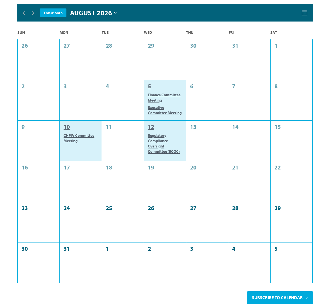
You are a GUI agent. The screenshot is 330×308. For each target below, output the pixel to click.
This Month (53, 12)
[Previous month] (24, 13)
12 (151, 126)
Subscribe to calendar (277, 297)
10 (67, 126)
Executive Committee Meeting (165, 110)
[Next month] (33, 13)
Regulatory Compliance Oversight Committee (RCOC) (164, 143)
